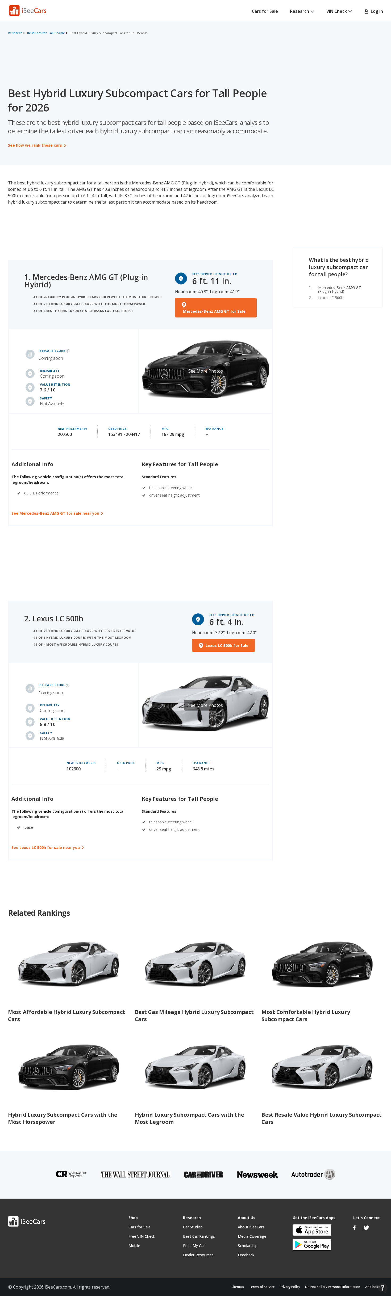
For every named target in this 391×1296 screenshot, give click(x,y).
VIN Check (336, 11)
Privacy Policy (290, 1287)
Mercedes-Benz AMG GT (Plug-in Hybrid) (339, 289)
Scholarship (247, 1245)
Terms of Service (262, 1287)
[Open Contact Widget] (382, 1288)
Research (299, 11)
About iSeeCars (251, 1226)
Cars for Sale (265, 11)
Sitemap (237, 1287)
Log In (376, 11)
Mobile (134, 1245)
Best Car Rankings (199, 1236)
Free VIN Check (141, 1236)
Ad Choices (373, 1287)
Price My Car (194, 1245)
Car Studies (193, 1226)
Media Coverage (252, 1236)
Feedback (246, 1254)
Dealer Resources (198, 1254)
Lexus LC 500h (330, 297)
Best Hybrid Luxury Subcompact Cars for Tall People (109, 33)
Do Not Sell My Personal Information (332, 1287)
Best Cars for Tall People (46, 33)
